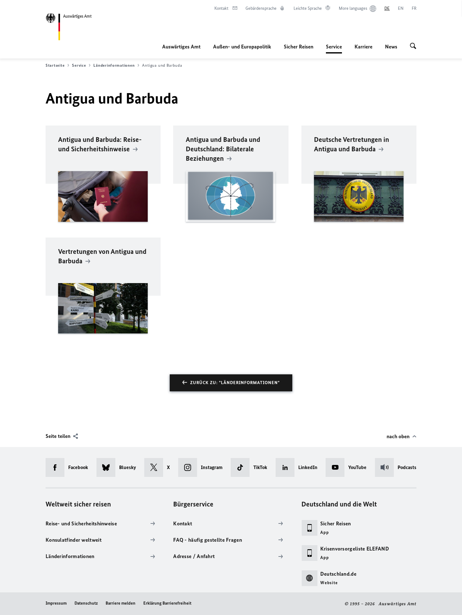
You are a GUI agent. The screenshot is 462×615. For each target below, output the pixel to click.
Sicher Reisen (298, 46)
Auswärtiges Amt (181, 46)
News (391, 46)
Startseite (55, 65)
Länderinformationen (114, 65)
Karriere (363, 46)
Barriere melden (120, 603)
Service (334, 48)
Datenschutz (86, 603)
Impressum (56, 603)
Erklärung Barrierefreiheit (167, 603)
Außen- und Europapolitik (242, 46)
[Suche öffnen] (413, 46)
